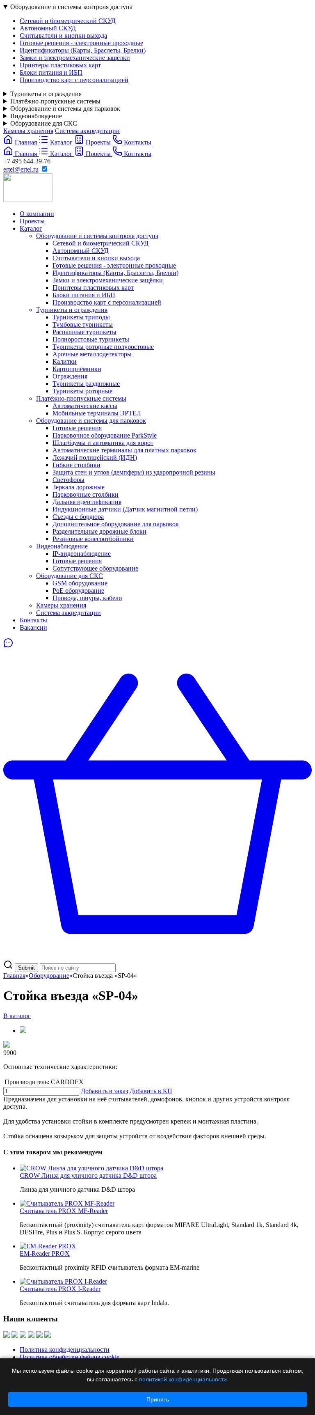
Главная (14, 975)
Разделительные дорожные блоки (99, 531)
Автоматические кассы (84, 405)
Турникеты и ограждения (46, 93)
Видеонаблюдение (36, 115)
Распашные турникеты (84, 331)
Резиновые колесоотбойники (93, 538)
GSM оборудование (79, 583)
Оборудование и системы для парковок (65, 108)
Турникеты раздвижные (86, 383)
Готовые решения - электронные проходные (81, 42)
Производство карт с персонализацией (74, 79)
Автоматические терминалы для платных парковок (124, 450)
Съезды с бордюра (78, 516)
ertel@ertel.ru (21, 169)
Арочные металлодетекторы (92, 354)
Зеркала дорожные (78, 487)
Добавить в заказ (104, 1090)
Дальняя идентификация (86, 501)
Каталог (31, 228)
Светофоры (68, 479)
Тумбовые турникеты (82, 324)
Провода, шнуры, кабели (87, 597)
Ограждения (69, 376)
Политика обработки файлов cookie (69, 1356)
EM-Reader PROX (45, 1253)
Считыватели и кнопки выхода (63, 35)
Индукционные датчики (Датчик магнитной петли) (125, 509)
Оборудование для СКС (43, 123)
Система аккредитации (87, 130)
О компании (37, 213)
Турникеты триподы (81, 317)
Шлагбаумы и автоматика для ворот (102, 442)
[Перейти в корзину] (157, 955)
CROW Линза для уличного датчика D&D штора (88, 1175)
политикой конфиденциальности (183, 1379)
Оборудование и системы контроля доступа (71, 6)
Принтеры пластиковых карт (60, 65)
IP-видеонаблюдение (81, 553)
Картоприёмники (76, 368)
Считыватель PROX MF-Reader (64, 1210)
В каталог (17, 1015)
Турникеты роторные (82, 391)
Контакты (33, 620)
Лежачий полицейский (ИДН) (94, 457)
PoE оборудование (78, 590)
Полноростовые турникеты (90, 339)
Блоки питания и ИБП (51, 72)
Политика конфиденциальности (65, 1349)
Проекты (32, 221)
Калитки (64, 361)
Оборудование (49, 975)
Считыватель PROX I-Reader (60, 1288)
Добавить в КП (151, 1090)
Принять (157, 1399)
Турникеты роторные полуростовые (103, 346)
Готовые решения (77, 427)
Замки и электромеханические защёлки (75, 57)
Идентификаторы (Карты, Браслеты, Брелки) (83, 50)
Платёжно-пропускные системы (55, 101)
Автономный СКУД (48, 28)
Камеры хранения (28, 130)
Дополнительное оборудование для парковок (115, 524)
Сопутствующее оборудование (95, 568)
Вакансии (33, 627)
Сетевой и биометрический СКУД (68, 20)
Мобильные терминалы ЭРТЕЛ (96, 413)
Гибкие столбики (76, 464)
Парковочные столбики (85, 494)
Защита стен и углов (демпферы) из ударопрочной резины (133, 472)
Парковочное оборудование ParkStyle (104, 435)
